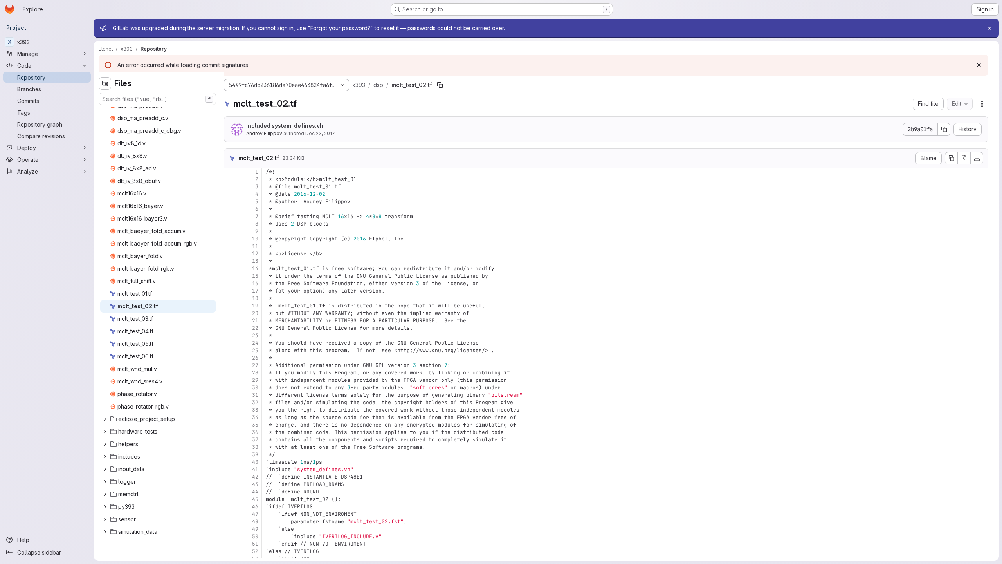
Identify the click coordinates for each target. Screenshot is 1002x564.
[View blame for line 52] (230, 551)
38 (255, 447)
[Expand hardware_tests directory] (105, 431)
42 (255, 477)
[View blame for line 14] (230, 268)
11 (255, 246)
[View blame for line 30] (230, 387)
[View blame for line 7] (230, 216)
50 (255, 536)
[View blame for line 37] (230, 439)
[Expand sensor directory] (105, 519)
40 (255, 462)
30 (255, 387)
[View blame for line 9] (230, 231)
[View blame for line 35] (230, 424)
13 (255, 261)
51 (255, 543)
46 (255, 506)
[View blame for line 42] (230, 477)
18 (255, 298)
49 (255, 529)
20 (255, 313)
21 (255, 320)
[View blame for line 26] (230, 358)
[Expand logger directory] (105, 481)
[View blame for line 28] (230, 372)
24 (255, 343)
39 (255, 454)
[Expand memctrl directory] (105, 494)
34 (255, 417)
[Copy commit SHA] (944, 129)
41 (255, 469)
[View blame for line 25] (230, 350)
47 (255, 514)
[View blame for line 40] (230, 462)
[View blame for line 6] (230, 209)
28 (255, 372)
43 (255, 484)
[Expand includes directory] (105, 456)
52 (255, 551)
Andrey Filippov (264, 133)
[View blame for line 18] (230, 298)
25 (255, 350)
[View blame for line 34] (230, 417)
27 (255, 365)
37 (255, 439)
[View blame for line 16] (230, 283)
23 (255, 335)
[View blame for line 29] (230, 380)
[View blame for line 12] (230, 253)
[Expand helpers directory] (105, 444)
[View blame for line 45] (230, 499)
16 (255, 283)
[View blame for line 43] (230, 484)
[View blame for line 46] (230, 506)
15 (255, 276)
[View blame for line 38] (230, 447)
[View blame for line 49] (230, 529)
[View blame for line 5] (230, 201)
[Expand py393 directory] (105, 507)
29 (255, 380)
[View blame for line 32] (230, 402)
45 (255, 499)
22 (255, 328)
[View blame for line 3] (230, 186)
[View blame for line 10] (230, 238)
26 (255, 357)
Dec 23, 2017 (320, 133)
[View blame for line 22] (230, 328)
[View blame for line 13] (230, 261)
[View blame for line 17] (230, 291)
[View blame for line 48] (230, 521)
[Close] (989, 28)
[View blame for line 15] (230, 276)
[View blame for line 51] (230, 544)
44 (255, 491)
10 (255, 238)
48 (255, 521)
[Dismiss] (979, 65)
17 (255, 290)
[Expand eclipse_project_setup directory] (105, 419)
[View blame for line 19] (230, 305)
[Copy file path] (440, 85)
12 (255, 253)
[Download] (977, 158)
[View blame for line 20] (230, 313)
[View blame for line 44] (230, 491)
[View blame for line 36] (230, 432)
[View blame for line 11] (230, 246)
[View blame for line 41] (230, 469)
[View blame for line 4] (230, 194)
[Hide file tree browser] (105, 83)
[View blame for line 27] (230, 365)
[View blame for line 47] (230, 514)
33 (255, 410)
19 (255, 305)
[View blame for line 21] (230, 320)
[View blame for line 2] (230, 179)
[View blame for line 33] (230, 410)
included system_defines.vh (284, 125)
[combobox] (157, 99)
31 (255, 395)
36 (255, 432)
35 (255, 424)
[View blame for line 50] (230, 536)
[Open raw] (964, 158)
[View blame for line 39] (230, 454)
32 (255, 402)
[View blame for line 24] (230, 343)
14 (255, 268)
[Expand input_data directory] (105, 469)
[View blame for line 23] (230, 335)
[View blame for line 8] (230, 224)
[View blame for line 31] (230, 395)
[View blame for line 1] (230, 171)
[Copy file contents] (951, 158)
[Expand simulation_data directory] (105, 532)
